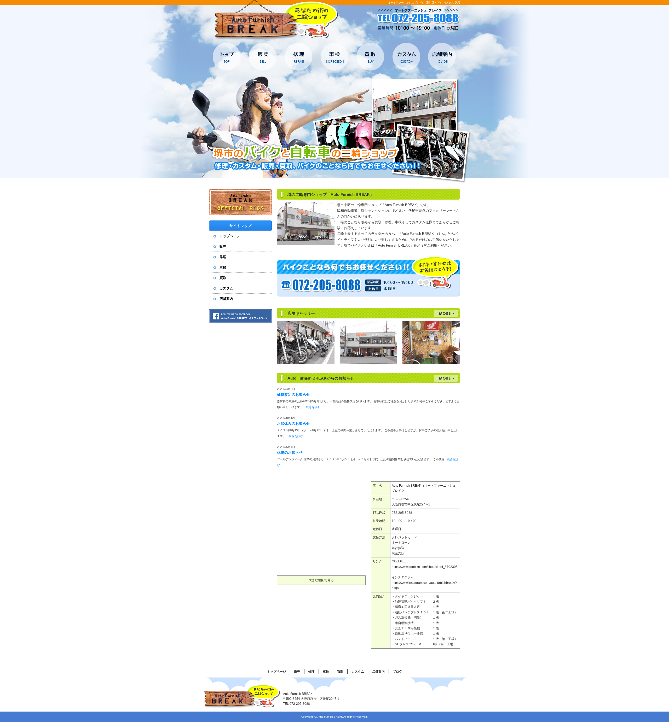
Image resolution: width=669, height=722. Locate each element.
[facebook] (240, 321)
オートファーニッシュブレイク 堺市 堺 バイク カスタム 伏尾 (424, 2)
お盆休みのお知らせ (293, 423)
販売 (263, 56)
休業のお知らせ (290, 452)
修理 (298, 56)
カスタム (406, 56)
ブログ (397, 671)
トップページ (227, 56)
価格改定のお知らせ (293, 394)
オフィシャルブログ (240, 202)
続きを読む (313, 407)
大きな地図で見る (321, 580)
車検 (334, 56)
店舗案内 (442, 56)
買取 (370, 56)
